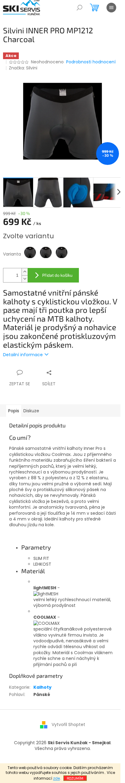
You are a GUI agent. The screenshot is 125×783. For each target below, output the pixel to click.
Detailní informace (23, 355)
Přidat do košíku (57, 275)
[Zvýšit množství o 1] (25, 271)
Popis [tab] (13, 411)
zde (56, 778)
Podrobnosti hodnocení (91, 62)
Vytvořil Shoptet (68, 724)
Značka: (23, 68)
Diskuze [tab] (31, 411)
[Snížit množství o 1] (25, 278)
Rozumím (75, 778)
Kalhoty (42, 687)
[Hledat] (79, 8)
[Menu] (111, 8)
